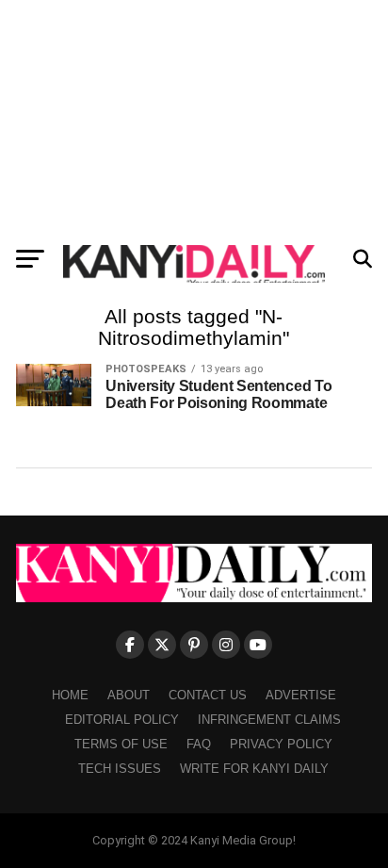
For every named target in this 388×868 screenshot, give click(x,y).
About (128, 695)
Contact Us (208, 695)
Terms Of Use (121, 744)
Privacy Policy (281, 744)
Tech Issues (119, 769)
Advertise (301, 695)
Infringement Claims (269, 719)
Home (70, 695)
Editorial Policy (122, 719)
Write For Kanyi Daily (254, 769)
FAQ (198, 744)
